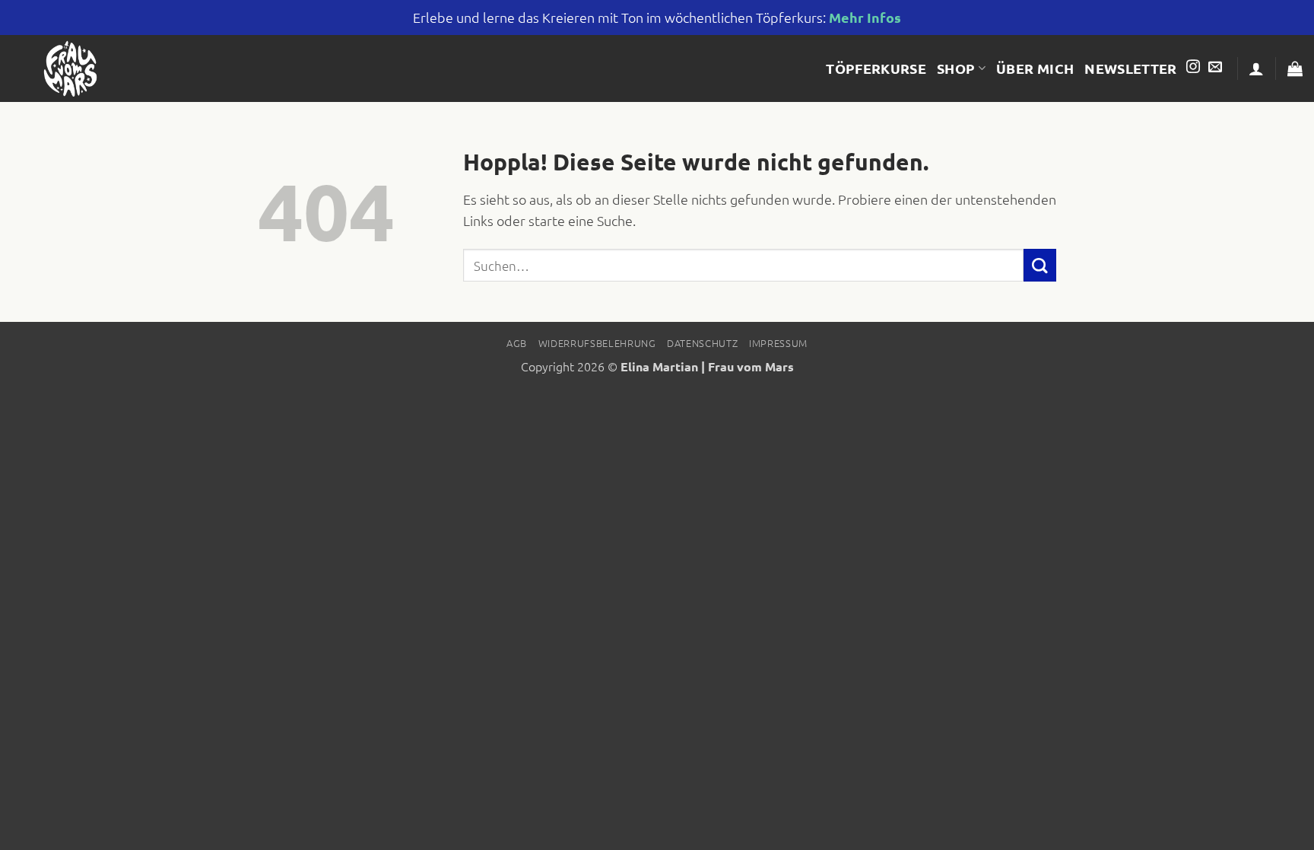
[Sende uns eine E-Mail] (1215, 67)
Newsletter (1130, 68)
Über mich (1035, 68)
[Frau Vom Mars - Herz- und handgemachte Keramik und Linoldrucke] (71, 68)
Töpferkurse (876, 68)
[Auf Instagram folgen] (1193, 67)
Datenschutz (702, 343)
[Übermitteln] (1040, 265)
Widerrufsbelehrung (597, 343)
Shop (956, 68)
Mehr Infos (865, 17)
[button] (1256, 68)
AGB (516, 343)
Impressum (778, 343)
